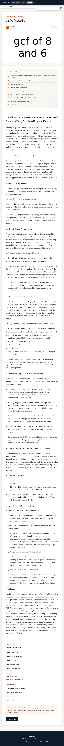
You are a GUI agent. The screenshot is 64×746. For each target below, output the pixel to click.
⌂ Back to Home (12, 719)
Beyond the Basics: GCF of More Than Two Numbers (25, 98)
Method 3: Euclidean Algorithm (19, 91)
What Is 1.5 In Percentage (14, 656)
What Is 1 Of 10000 (12, 660)
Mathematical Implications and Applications (22, 94)
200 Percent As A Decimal (14, 692)
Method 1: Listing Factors (17, 84)
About (22, 742)
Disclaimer (35, 742)
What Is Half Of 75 (12, 652)
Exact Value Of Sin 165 (13, 668)
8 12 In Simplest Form (13, 664)
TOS (47, 742)
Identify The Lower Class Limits (16, 688)
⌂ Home (30, 2)
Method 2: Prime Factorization (19, 87)
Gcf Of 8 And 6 (28, 708)
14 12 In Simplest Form (13, 696)
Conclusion (14, 104)
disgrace (5, 2)
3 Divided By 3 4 (11, 684)
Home (17, 742)
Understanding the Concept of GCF (20, 80)
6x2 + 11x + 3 (10, 700)
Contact (28, 742)
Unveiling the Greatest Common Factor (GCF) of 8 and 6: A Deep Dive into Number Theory (33, 76)
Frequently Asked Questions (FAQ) (20, 101)
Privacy (42, 742)
